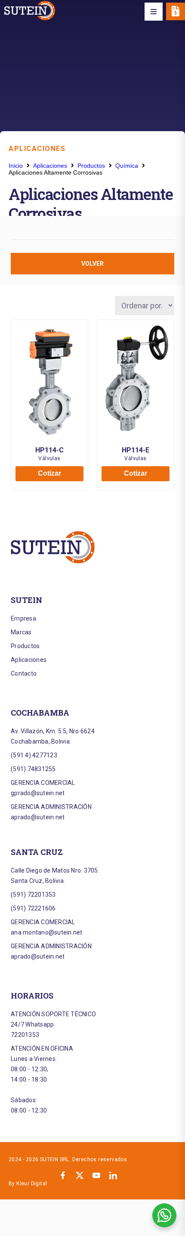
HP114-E (135, 450)
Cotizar (49, 473)
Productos (91, 165)
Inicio (16, 165)
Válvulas (49, 458)
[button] (154, 12)
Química (126, 165)
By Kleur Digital (28, 1184)
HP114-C (49, 450)
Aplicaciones (37, 149)
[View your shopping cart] (175, 11)
